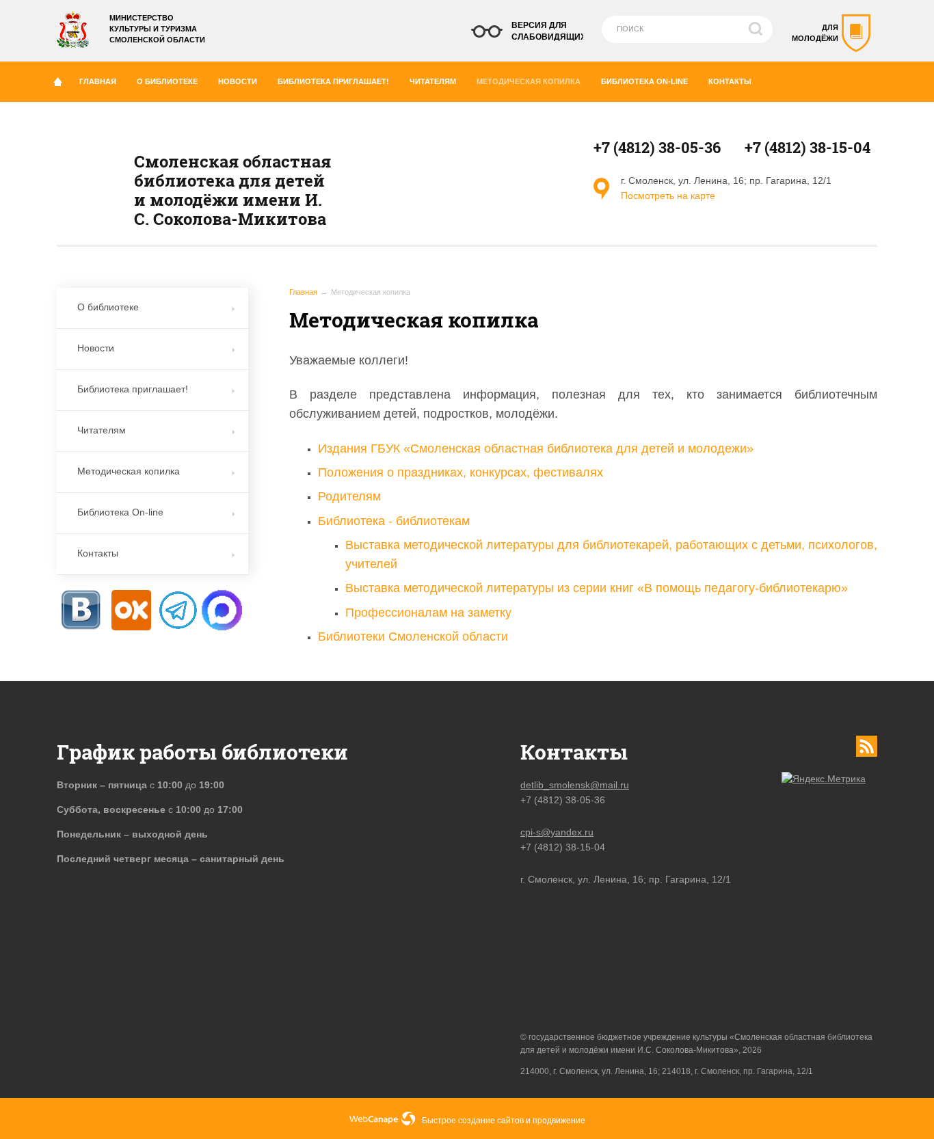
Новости (237, 81)
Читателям (433, 81)
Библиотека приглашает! (333, 81)
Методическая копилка (529, 81)
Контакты (729, 81)
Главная (97, 81)
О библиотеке (167, 81)
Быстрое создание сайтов (473, 1120)
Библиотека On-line (644, 81)
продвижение (559, 1120)
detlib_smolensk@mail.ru (574, 784)
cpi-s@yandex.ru (556, 832)
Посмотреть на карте (668, 195)
